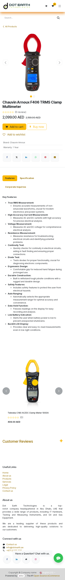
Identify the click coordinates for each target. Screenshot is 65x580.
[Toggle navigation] (59, 6)
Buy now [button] (38, 127)
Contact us (7, 491)
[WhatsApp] (36, 157)
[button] (5, 62)
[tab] (9, 178)
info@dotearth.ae (15, 547)
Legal (5, 485)
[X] (17, 157)
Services (6, 482)
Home (5, 472)
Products (6, 478)
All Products (11, 26)
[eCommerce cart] (46, 6)
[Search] (58, 18)
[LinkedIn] (26, 157)
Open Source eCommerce (47, 575)
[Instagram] (36, 559)
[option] (32, 391)
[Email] (55, 157)
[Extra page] (26, 559)
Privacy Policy (9, 488)
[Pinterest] (45, 157)
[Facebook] (7, 157)
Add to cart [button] (16, 127)
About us (6, 475)
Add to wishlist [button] (16, 134)
